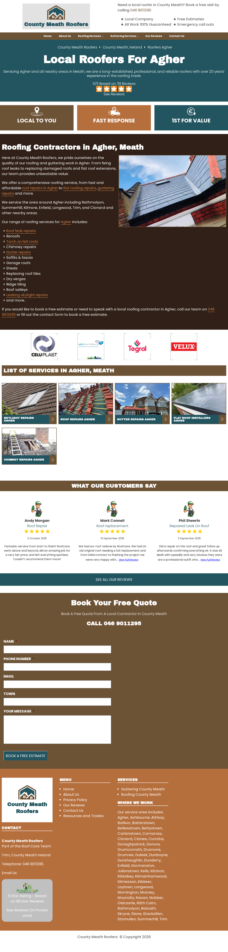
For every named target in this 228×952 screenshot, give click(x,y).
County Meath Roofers (77, 47)
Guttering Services (123, 36)
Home (48, 36)
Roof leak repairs (21, 230)
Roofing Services (89, 36)
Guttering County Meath (143, 789)
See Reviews (114, 94)
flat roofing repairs (79, 188)
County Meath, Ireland (122, 47)
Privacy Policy (75, 799)
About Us (65, 36)
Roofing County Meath (141, 794)
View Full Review (128, 560)
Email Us (9, 872)
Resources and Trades (83, 815)
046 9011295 (140, 10)
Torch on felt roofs (22, 241)
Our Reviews (153, 36)
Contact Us (176, 36)
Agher (66, 221)
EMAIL (9, 676)
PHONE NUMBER (19, 659)
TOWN (9, 693)
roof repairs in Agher (40, 188)
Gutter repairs (18, 252)
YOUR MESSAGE (19, 711)
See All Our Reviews (114, 579)
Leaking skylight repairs (27, 294)
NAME (10, 641)
